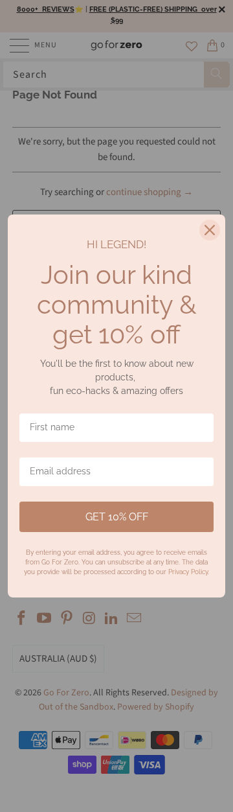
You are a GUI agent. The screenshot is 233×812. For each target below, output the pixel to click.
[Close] (209, 230)
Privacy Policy (188, 571)
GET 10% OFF (116, 517)
